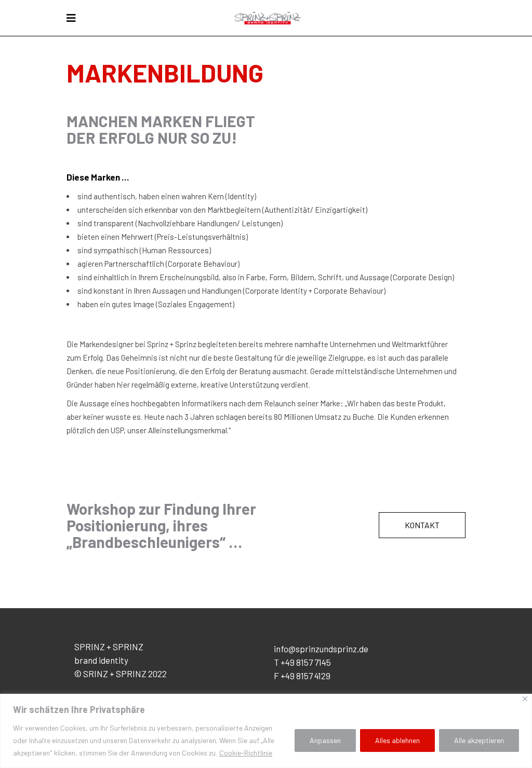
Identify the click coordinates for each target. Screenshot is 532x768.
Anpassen (325, 740)
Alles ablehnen (397, 740)
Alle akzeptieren (479, 740)
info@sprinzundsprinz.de (321, 648)
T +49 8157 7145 (302, 662)
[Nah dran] (525, 698)
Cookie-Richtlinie (245, 752)
